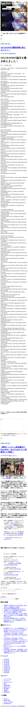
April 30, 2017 (7, 539)
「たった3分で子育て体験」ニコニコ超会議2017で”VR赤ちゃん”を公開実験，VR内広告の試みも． (17, 22)
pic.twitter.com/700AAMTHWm (15, 534)
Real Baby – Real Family (14, 3)
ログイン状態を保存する (9, 593)
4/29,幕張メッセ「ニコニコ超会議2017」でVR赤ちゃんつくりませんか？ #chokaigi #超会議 (15, 630)
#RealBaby (11, 563)
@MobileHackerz (14, 523)
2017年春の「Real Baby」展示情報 (13, 649)
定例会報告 (7, 685)
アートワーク (7, 679)
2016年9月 (6, 670)
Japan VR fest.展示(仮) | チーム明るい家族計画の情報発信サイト (15, 651)
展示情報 (6, 688)
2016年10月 (7, 669)
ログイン (6, 698)
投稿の (7, 700)
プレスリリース (8, 682)
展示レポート (12, 455)
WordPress (13, 706)
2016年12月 (7, 665)
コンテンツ (7, 680)
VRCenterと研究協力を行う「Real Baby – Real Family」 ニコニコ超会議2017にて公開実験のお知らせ (17, 27)
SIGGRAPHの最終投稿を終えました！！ (15, 608)
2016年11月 (7, 667)
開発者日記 (12, 53)
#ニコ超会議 (17, 563)
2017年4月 (6, 662)
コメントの (8, 701)
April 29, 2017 (17, 568)
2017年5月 (6, 661)
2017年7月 (6, 659)
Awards (6, 30)
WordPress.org (7, 703)
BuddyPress (22, 706)
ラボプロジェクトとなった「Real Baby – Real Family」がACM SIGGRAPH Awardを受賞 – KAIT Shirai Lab (15, 633)
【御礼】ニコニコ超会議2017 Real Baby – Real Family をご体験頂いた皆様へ (14, 449)
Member (6, 14)
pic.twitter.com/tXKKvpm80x (11, 574)
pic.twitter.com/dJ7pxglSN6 (10, 564)
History (5, 13)
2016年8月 (6, 672)
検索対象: (3, 7)
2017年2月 (6, 664)
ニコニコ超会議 (6, 478)
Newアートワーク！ (9, 646)
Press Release (7, 15)
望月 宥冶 (7, 43)
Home (5, 11)
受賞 (5, 683)
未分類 (5, 690)
